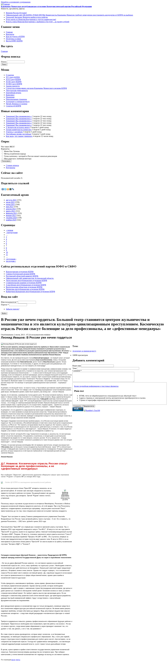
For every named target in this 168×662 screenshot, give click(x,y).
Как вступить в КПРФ (15, 36)
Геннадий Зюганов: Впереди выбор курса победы (27, 17)
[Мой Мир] (10, 189)
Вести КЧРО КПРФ (14, 41)
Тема (74, 368)
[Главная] (5, 4)
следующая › (11, 259)
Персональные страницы (16, 99)
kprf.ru (18, 660)
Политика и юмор (13, 39)
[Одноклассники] (8, 189)
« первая (9, 230)
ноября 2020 (11, 220)
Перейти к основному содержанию (16, 2)
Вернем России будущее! (16, 13)
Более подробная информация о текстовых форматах (96, 386)
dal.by (13, 660)
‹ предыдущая (11, 232)
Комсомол (10, 95)
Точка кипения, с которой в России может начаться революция (30, 156)
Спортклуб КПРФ (13, 106)
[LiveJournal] (13, 189)
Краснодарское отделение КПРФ (20, 272)
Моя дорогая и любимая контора (17, 159)
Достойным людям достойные (18, 134)
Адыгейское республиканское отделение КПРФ (26, 285)
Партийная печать (13, 93)
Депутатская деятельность (17, 90)
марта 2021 (10, 211)
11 (7, 255)
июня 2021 (10, 204)
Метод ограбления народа (15, 154)
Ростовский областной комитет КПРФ (22, 276)
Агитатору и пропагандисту (18, 101)
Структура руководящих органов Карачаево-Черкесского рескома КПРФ (36, 88)
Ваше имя (76, 366)
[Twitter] (5, 189)
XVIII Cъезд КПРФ (14, 84)
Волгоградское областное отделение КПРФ (24, 287)
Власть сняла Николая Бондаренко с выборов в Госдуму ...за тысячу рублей (37, 22)
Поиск (4, 62)
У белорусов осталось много (18, 127)
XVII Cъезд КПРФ (14, 82)
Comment (77, 371)
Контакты (10, 34)
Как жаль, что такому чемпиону (19, 136)
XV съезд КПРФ (13, 77)
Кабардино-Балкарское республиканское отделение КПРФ (30, 291)
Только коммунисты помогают (19, 130)
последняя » (11, 261)
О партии (10, 75)
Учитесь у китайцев (14, 132)
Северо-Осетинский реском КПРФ (20, 274)
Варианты (5, 149)
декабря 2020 (11, 218)
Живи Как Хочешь (12, 151)
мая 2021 (9, 207)
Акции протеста (13, 86)
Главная (9, 32)
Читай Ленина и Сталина (16, 104)
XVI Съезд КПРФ (13, 79)
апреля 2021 (11, 209)
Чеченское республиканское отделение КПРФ (25, 289)
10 (7, 252)
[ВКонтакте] (2, 189)
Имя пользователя (9, 302)
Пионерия (10, 97)
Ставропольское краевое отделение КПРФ (24, 283)
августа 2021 (11, 200)
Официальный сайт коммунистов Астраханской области (30, 278)
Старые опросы (12, 165)
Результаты (10, 168)
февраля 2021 (11, 213)
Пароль (5, 305)
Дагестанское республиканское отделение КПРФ (26, 280)
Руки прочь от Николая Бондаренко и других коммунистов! (31, 19)
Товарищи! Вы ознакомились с (19, 116)
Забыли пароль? (12, 309)
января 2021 (11, 215)
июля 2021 (10, 202)
